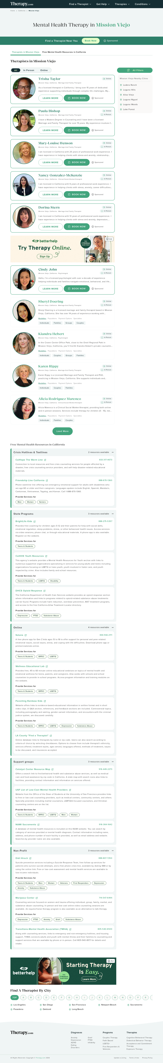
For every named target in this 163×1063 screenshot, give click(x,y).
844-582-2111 (106, 634)
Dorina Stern (49, 207)
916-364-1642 (105, 824)
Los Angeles (19, 1004)
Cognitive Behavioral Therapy (139, 1037)
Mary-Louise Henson (55, 143)
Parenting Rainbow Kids (29, 700)
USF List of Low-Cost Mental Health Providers (42, 789)
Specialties (77, 318)
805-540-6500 (105, 929)
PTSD (90, 1040)
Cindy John (47, 269)
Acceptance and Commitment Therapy (139, 1044)
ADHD (73, 1042)
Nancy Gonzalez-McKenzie (60, 175)
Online (44, 70)
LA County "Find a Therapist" (32, 735)
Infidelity (91, 1042)
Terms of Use (134, 1058)
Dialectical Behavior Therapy (139, 1040)
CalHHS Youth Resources (30, 555)
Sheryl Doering (50, 301)
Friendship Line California (30, 480)
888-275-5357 (105, 521)
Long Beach (78, 1009)
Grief (90, 1037)
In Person (28, 70)
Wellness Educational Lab (30, 666)
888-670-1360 (105, 480)
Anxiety (74, 1037)
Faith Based (108, 1040)
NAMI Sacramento (26, 824)
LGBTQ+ (106, 1043)
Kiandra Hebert (51, 334)
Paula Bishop (49, 111)
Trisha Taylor (49, 79)
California (21, 11)
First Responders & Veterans (111, 1048)
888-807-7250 (105, 858)
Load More (63, 431)
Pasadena (18, 1009)
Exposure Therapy (134, 1049)
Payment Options (65, 318)
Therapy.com (40, 1058)
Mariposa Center (25, 897)
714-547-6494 (105, 897)
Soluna (20, 635)
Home (12, 11)
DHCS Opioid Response (29, 590)
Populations (52, 318)
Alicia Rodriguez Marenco (59, 399)
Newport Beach (108, 1004)
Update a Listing (120, 1058)
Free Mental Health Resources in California (64, 52)
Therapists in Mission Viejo (25, 52)
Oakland (47, 1009)
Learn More (51, 98)
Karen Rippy (48, 366)
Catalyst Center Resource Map (33, 769)
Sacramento (136, 1004)
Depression (76, 1040)
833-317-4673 (105, 459)
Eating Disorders (75, 1046)
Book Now (79, 98)
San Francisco (79, 1004)
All (15, 70)
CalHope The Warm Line (30, 459)
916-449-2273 (105, 769)
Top (14, 997)
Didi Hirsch (22, 858)
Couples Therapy (110, 1037)
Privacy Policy (147, 1058)
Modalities (42, 318)
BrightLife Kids (24, 521)
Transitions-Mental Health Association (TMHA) (42, 929)
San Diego (48, 1004)
